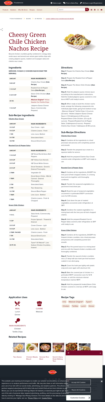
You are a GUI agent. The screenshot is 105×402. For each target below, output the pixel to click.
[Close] (100, 353)
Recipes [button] (32, 10)
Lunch (83, 306)
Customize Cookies (77, 398)
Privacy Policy (33, 398)
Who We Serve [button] (23, 10)
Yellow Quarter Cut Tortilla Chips (40, 101)
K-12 (64, 301)
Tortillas (75, 306)
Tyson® (89, 301)
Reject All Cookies (78, 390)
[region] (52, 390)
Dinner (91, 306)
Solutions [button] (13, 10)
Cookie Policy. (47, 398)
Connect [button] (39, 10)
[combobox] (73, 9)
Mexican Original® (76, 301)
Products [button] (5, 10)
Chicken (66, 306)
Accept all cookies (78, 382)
